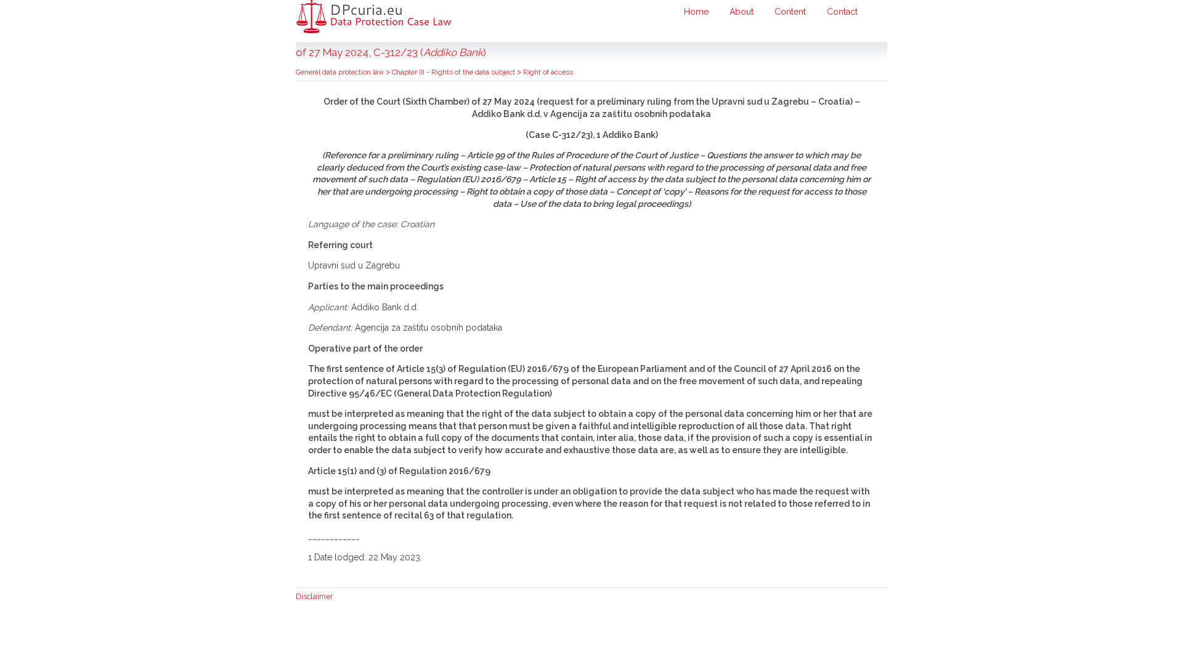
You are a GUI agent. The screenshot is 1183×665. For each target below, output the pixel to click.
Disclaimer (314, 596)
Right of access (548, 72)
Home (696, 12)
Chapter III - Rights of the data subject (454, 72)
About (742, 12)
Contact (842, 12)
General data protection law (341, 72)
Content (790, 12)
